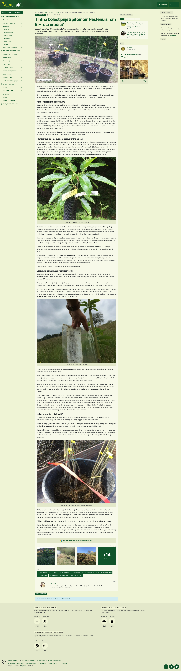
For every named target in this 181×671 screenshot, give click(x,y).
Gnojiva (5, 87)
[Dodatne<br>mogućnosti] (176, 666)
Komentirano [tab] (129, 19)
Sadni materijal (7, 74)
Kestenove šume (107, 572)
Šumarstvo (56, 12)
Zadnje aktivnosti (166, 12)
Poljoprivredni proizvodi (10, 70)
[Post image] (134, 69)
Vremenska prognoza (9, 100)
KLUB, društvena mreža (11, 104)
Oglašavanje (20, 663)
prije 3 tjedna (132, 49)
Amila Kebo (129, 48)
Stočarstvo (6, 94)
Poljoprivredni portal (14, 660)
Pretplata (64, 663)
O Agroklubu (11, 663)
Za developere (42, 663)
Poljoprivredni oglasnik (11, 51)
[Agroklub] (12, 4)
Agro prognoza (8, 32)
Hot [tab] (122, 19)
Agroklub (23, 665)
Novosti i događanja (9, 23)
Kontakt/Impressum (53, 663)
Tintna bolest (54, 575)
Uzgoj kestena (43, 572)
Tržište (5, 97)
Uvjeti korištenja (31, 663)
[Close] (171, 4)
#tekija (131, 55)
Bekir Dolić (53, 583)
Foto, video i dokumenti (10, 47)
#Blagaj (123, 57)
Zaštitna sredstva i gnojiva (10, 80)
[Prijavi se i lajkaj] (166, 666)
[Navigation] (176, 4)
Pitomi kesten (54, 572)
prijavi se (173, 36)
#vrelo (136, 55)
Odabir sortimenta (77, 575)
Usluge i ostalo (7, 77)
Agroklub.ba (48, 12)
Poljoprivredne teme (9, 20)
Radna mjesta (7, 57)
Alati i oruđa (6, 64)
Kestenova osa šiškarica (93, 572)
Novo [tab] (137, 19)
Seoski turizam (8, 35)
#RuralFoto (125, 55)
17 (114, 80)
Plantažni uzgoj (43, 575)
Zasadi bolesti (65, 575)
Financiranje (7, 41)
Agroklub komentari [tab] (41, 593)
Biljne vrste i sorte (8, 90)
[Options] (145, 48)
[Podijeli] (171, 666)
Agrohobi (6, 29)
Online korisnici (166, 24)
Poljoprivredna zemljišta (10, 54)
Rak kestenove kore (78, 572)
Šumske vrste (65, 572)
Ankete (6, 44)
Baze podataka (8, 84)
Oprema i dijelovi (8, 67)
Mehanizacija (6, 61)
